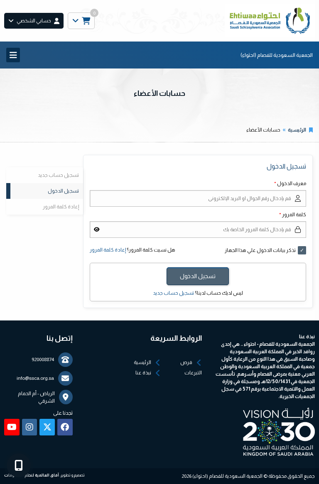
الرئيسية (297, 130)
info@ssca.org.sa (35, 378)
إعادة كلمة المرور (108, 250)
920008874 (43, 359)
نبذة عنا (143, 373)
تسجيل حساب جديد (173, 293)
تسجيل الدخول (63, 191)
